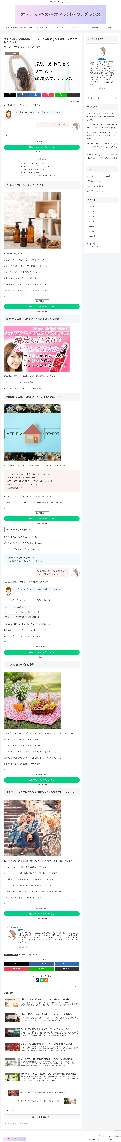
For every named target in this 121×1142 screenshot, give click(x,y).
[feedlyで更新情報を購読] (22, 947)
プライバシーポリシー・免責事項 (108, 1136)
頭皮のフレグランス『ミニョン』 (42, 147)
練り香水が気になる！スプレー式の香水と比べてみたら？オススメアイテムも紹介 (102, 158)
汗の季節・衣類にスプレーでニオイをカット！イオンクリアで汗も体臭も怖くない (102, 147)
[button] (73, 95)
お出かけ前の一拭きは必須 (30, 172)
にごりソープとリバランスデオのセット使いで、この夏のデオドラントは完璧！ (102, 126)
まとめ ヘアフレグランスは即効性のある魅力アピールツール (42, 175)
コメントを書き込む (42, 1117)
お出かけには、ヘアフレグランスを (33, 163)
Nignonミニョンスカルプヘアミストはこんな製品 (37, 166)
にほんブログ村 (92, 246)
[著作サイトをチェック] (19, 947)
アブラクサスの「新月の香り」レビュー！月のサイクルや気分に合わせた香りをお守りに (102, 117)
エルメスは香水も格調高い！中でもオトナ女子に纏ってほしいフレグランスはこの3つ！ (102, 136)
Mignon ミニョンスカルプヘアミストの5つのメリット (39, 169)
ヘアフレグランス (25, 954)
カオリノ (22, 930)
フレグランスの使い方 (11, 954)
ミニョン (35, 954)
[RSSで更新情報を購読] (25, 947)
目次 (39, 159)
